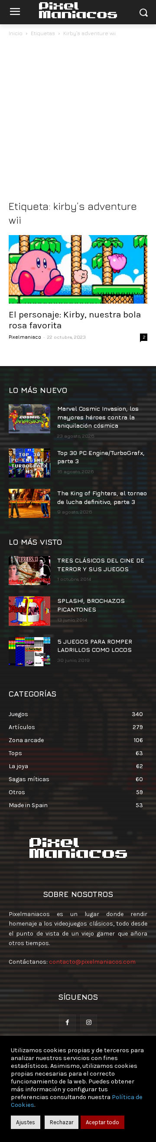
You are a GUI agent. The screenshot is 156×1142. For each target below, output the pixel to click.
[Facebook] (67, 1022)
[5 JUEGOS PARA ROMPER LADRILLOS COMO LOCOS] (29, 651)
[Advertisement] (78, 121)
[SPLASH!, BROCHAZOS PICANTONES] (29, 610)
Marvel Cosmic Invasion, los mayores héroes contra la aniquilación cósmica (98, 417)
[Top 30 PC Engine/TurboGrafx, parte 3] (29, 463)
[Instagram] (88, 1022)
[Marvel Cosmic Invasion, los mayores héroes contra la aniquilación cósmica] (29, 418)
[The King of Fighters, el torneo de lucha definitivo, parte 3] (29, 503)
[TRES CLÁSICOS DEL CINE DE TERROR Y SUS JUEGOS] (29, 570)
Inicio (16, 33)
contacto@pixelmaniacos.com (92, 961)
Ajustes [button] (25, 1122)
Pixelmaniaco (25, 337)
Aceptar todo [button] (102, 1122)
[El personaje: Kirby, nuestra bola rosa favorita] (78, 269)
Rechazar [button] (61, 1122)
